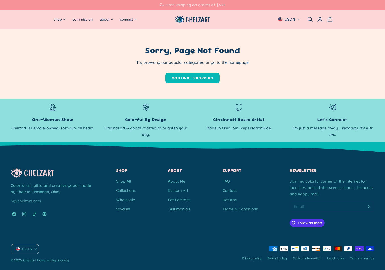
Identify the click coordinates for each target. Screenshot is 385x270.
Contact (230, 190)
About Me (176, 181)
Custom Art (178, 190)
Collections (126, 190)
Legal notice (335, 258)
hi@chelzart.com (26, 201)
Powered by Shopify (53, 260)
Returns (230, 199)
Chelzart (29, 260)
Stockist (123, 209)
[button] (310, 19)
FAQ (226, 181)
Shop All (123, 181)
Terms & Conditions (240, 209)
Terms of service (362, 258)
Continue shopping (192, 78)
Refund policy (277, 258)
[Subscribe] (368, 206)
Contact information (307, 258)
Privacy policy (252, 258)
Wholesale (125, 199)
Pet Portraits (179, 199)
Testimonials (179, 209)
